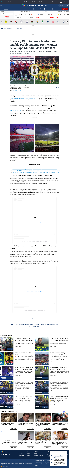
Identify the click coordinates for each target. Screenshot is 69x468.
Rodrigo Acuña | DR (17, 88)
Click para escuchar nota (16, 90)
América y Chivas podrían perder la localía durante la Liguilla (58, 456)
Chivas (30, 317)
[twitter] (1, 454)
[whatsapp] (10, 454)
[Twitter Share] (58, 87)
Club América (23, 317)
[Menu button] (5, 5)
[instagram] (3, 454)
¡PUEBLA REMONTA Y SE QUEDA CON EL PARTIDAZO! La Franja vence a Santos (24, 368)
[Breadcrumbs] (2, 28)
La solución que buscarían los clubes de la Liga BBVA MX (59, 460)
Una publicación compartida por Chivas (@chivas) (34, 310)
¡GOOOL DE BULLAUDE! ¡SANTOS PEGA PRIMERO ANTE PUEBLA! (59, 397)
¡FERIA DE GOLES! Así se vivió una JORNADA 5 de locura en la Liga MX (24, 354)
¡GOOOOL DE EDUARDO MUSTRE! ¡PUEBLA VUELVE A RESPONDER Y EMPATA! (24, 383)
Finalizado (19, 17)
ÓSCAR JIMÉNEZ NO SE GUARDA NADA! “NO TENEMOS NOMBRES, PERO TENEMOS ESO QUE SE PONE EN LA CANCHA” (59, 339)
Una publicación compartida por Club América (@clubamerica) (34, 241)
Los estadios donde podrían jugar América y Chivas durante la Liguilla (59, 463)
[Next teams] (67, 22)
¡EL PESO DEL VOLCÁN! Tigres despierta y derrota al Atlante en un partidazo (59, 354)
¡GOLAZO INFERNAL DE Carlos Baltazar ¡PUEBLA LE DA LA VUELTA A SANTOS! (58, 368)
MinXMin (52, 17)
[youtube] (6, 454)
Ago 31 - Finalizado (30, 17)
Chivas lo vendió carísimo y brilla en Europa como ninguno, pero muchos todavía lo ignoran (35, 169)
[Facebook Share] (56, 87)
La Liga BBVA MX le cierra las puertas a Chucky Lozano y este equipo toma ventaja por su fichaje (36, 170)
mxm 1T (57, 17)
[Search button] (67, 5)
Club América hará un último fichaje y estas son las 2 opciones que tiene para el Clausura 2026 (36, 172)
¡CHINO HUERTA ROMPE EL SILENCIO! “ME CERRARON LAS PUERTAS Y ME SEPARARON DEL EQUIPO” (24, 339)
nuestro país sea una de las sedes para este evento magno (24, 98)
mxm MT (37, 17)
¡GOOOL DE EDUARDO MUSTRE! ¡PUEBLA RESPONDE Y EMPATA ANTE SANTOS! (23, 397)
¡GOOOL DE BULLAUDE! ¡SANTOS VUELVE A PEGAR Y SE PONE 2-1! (59, 383)
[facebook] (8, 454)
